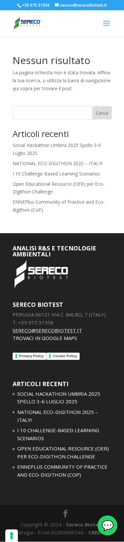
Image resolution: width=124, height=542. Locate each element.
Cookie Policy (65, 356)
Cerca (102, 113)
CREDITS (98, 532)
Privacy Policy (31, 356)
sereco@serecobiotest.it (47, 330)
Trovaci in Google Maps (45, 338)
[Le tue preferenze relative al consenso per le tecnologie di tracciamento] (11, 535)
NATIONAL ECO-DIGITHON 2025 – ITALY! (58, 163)
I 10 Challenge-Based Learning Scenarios (56, 173)
